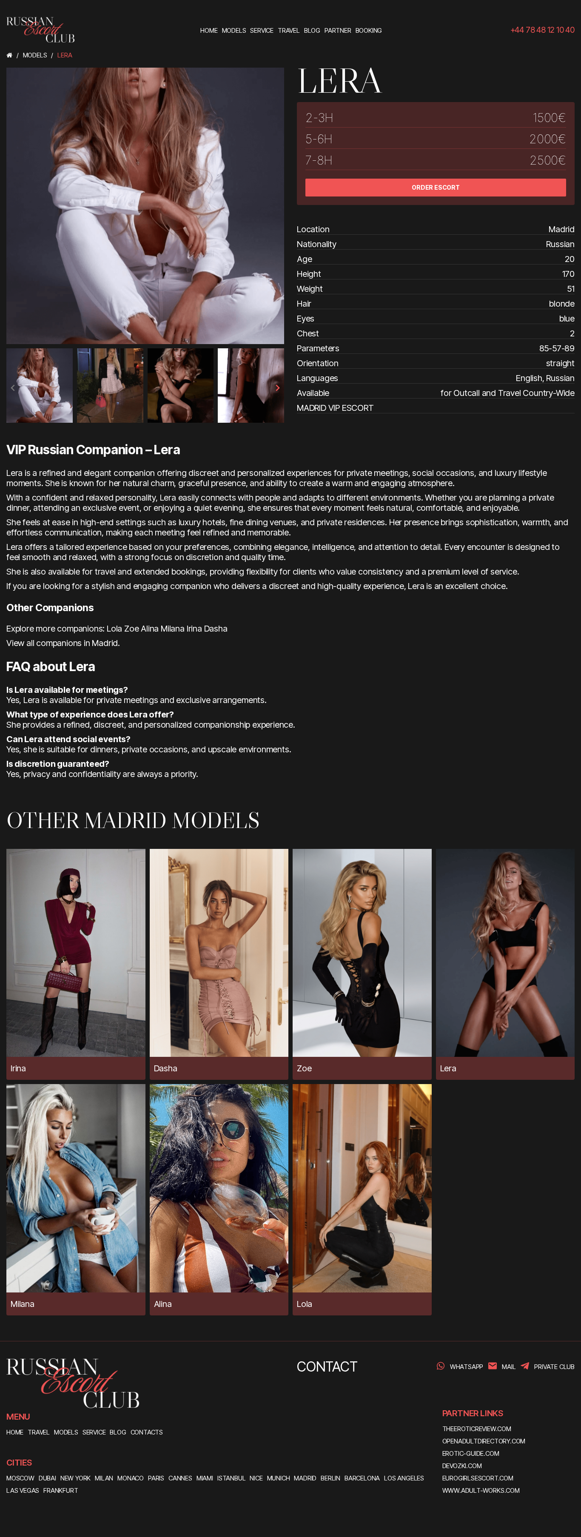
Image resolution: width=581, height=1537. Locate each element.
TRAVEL (39, 1432)
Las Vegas (22, 1490)
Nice (256, 1478)
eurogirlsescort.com (477, 1478)
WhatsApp (466, 1367)
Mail (508, 1367)
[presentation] (13, 388)
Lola (114, 628)
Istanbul (231, 1478)
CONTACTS (147, 1432)
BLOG (118, 1432)
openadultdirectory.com (484, 1441)
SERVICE (94, 1432)
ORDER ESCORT (436, 187)
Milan (104, 1478)
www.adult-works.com (481, 1490)
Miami (205, 1478)
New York (75, 1478)
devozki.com (462, 1466)
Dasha (216, 628)
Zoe (131, 628)
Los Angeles (404, 1478)
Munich (278, 1478)
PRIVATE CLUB (554, 1367)
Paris (156, 1478)
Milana (173, 628)
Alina (150, 628)
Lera (448, 1068)
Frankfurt (60, 1490)
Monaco (130, 1478)
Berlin (330, 1478)
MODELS (66, 1432)
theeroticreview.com (476, 1429)
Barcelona (362, 1478)
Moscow (20, 1478)
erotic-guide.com (470, 1453)
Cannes (180, 1478)
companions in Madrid (77, 643)
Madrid (305, 1478)
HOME (14, 1432)
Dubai (47, 1478)
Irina (194, 628)
